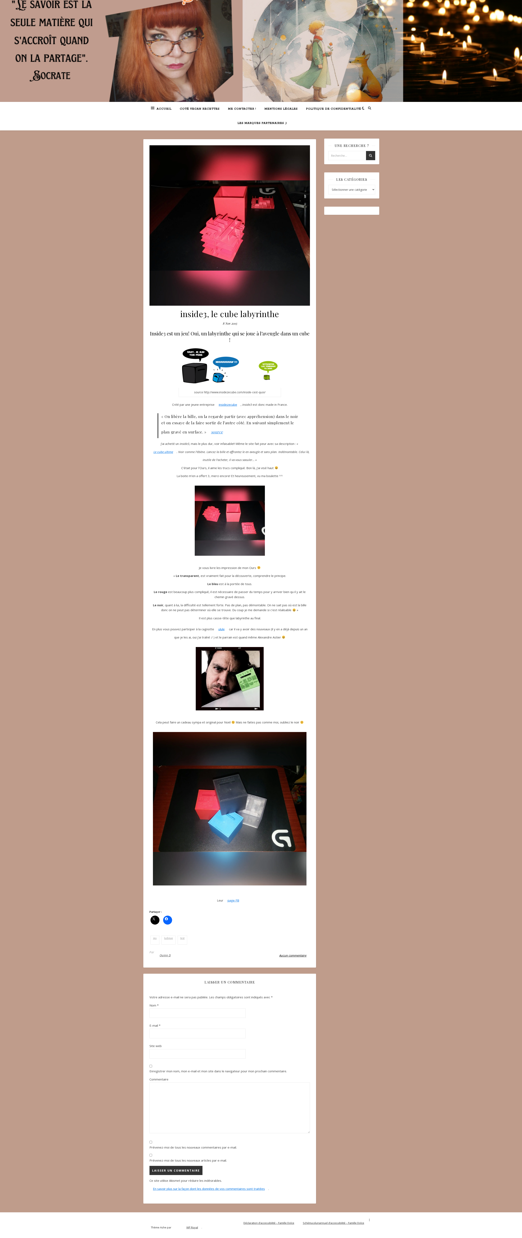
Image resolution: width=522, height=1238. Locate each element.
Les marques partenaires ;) (262, 123)
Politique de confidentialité (333, 109)
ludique (168, 938)
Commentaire (158, 1079)
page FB (233, 900)
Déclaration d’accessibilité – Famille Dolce (268, 1223)
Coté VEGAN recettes (200, 109)
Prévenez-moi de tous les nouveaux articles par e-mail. (188, 1160)
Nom (154, 1005)
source (217, 431)
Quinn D (165, 955)
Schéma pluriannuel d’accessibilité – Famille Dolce (333, 1223)
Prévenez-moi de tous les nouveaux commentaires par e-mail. (193, 1147)
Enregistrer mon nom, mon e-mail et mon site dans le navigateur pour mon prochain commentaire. (218, 1071)
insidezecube (228, 404)
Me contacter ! (242, 109)
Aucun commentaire (292, 955)
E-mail (154, 1025)
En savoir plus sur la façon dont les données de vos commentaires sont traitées (209, 1189)
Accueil (164, 109)
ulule (221, 629)
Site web (155, 1046)
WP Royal (192, 1227)
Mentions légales (281, 109)
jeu (155, 938)
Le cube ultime (163, 452)
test (182, 938)
